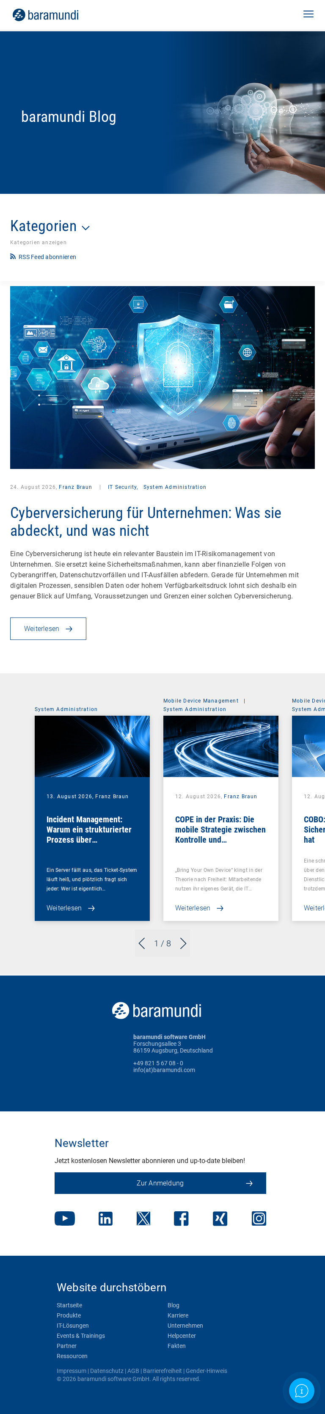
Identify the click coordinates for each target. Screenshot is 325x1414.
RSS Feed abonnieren (47, 257)
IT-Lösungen (73, 1325)
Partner (67, 1345)
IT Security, (123, 487)
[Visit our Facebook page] (181, 1219)
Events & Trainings (81, 1335)
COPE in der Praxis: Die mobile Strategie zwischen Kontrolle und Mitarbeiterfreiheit (220, 834)
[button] (308, 15)
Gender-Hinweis (206, 1370)
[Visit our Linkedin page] (106, 1219)
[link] (57, 14)
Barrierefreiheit (162, 1370)
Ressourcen (72, 1356)
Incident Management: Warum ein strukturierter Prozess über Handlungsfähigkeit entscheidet (89, 839)
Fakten (177, 1345)
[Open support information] (302, 1391)
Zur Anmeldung (160, 1183)
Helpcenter (182, 1335)
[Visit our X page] (143, 1219)
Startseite (69, 1305)
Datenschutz (107, 1370)
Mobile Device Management (201, 701)
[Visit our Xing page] (220, 1219)
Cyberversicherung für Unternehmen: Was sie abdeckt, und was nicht (146, 522)
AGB (133, 1370)
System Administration (175, 487)
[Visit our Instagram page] (259, 1219)
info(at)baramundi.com (164, 1070)
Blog (173, 1305)
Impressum (71, 1370)
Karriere (178, 1315)
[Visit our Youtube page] (65, 1219)
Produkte (69, 1315)
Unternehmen (185, 1325)
